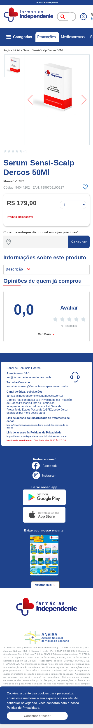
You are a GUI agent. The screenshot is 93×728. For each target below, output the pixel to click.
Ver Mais (45, 334)
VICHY (19, 181)
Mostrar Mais (43, 584)
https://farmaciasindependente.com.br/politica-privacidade (37, 436)
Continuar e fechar (37, 716)
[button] (15, 65)
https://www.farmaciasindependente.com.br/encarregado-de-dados (38, 426)
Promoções (46, 37)
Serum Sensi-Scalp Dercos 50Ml (43, 50)
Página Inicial (11, 50)
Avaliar (69, 308)
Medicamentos (73, 37)
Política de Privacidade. (23, 707)
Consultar (78, 241)
